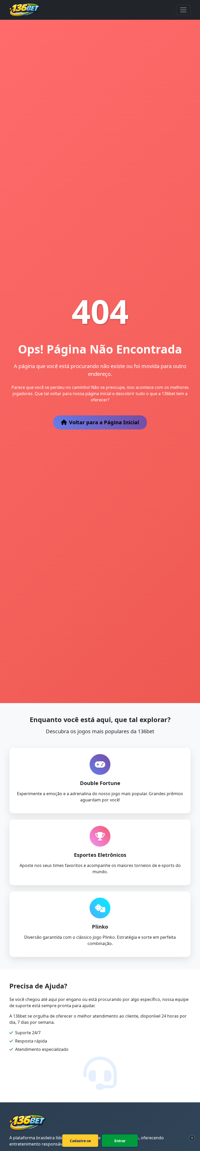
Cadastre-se (80, 1140)
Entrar (120, 1140)
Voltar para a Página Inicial (104, 422)
